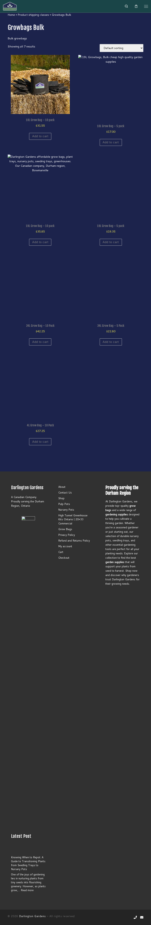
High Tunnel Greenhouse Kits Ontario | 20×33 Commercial (72, 519)
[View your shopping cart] (136, 6)
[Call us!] (135, 917)
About (61, 487)
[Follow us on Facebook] (129, 917)
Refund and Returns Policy (74, 540)
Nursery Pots (66, 509)
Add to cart (40, 136)
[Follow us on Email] (141, 917)
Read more (27, 890)
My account (65, 546)
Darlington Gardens (32, 916)
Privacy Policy (66, 535)
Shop (61, 498)
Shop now (131, 570)
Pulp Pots (64, 504)
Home (11, 15)
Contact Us (65, 492)
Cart (60, 552)
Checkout (63, 557)
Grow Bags (65, 529)
